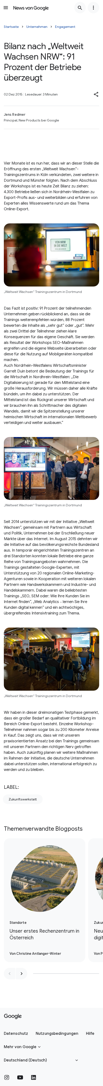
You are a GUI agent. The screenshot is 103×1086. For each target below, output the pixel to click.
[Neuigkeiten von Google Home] (31, 7)
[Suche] (80, 7)
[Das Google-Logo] (13, 1016)
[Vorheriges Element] (9, 973)
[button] (96, 94)
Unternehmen (36, 27)
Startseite (11, 27)
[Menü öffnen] (5, 7)
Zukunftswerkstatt (23, 799)
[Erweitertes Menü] (93, 7)
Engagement (65, 27)
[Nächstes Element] (21, 973)
